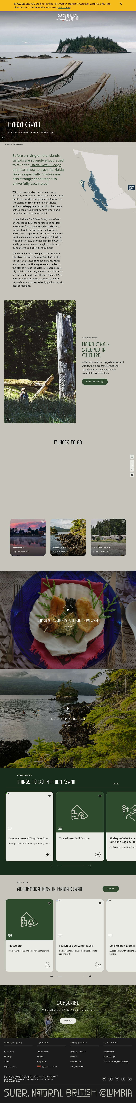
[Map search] (132, 457)
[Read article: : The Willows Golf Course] (98, 854)
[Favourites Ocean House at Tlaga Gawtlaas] (49, 796)
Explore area (19, 551)
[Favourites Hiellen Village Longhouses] (100, 903)
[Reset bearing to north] (132, 470)
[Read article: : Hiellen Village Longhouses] (98, 964)
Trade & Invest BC (78, 1051)
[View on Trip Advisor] (10, 828)
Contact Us (9, 1051)
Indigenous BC (77, 1066)
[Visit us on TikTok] (130, 1079)
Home (7, 144)
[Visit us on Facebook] (123, 1079)
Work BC (74, 1056)
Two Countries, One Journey (115, 1061)
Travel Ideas (108, 1051)
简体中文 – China (49, 1066)
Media (40, 1056)
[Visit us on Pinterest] (117, 1079)
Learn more (64, 7)
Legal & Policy (10, 1066)
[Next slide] (90, 866)
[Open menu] (131, 18)
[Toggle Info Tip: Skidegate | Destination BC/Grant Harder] (3, 138)
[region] (68, 504)
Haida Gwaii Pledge (45, 165)
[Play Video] (68, 610)
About (7, 1061)
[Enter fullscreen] (132, 475)
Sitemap (8, 1056)
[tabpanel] (29, 826)
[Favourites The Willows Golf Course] (100, 796)
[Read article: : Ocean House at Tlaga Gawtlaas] (47, 854)
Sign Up (68, 1020)
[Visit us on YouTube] (104, 1079)
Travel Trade (42, 1051)
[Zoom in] (132, 462)
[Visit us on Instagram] (111, 1079)
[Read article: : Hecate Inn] (47, 964)
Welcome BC (75, 1061)
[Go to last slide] (52, 866)
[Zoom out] (132, 466)
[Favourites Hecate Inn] (49, 903)
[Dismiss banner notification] (121, 4)
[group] (27, 537)
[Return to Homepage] (68, 17)
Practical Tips (109, 1056)
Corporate (41, 1061)
